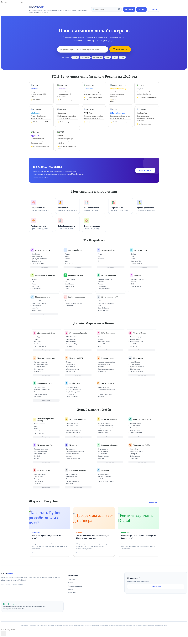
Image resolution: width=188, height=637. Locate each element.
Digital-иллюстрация (136, 451)
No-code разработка (137, 279)
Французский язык (136, 432)
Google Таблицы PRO (73, 392)
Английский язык (135, 423)
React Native (35, 286)
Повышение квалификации (75, 451)
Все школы (129, 9)
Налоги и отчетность (40, 394)
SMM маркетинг (39, 369)
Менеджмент (138, 358)
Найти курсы (122, 49)
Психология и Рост (45, 445)
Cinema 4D (101, 344)
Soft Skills (37, 456)
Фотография (134, 449)
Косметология (102, 454)
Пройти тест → (145, 170)
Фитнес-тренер (103, 451)
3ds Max (100, 339)
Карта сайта (72, 592)
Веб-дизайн (85, 57)
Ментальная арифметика (106, 425)
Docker (133, 259)
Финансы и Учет (44, 383)
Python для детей (39, 424)
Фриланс (105, 470)
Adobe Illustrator (71, 339)
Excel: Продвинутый (72, 387)
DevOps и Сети (140, 250)
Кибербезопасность (76, 297)
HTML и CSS (69, 263)
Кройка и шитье (135, 456)
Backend (67, 256)
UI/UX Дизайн (39, 337)
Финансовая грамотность (42, 389)
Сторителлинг (70, 364)
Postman (100, 284)
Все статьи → (154, 502)
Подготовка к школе (72, 428)
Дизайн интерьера (136, 337)
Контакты (71, 583)
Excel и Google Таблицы (74, 389)
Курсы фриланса (103, 474)
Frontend (67, 254)
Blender (100, 337)
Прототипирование (40, 346)
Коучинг (36, 458)
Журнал (70, 589)
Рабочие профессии (104, 476)
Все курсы (78, 375)
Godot (67, 288)
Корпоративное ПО (109, 297)
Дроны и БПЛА (37, 310)
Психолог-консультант (41, 449)
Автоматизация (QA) (105, 279)
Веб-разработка (75, 250)
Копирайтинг (38, 371)
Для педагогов (70, 449)
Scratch (36, 426)
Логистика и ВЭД (108, 383)
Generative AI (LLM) (38, 263)
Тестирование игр (104, 288)
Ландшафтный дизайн (137, 341)
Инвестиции (38, 396)
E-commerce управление (106, 369)
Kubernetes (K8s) (136, 261)
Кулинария (133, 454)
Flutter (34, 284)
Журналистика (70, 367)
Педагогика (74, 445)
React (66, 261)
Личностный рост (39, 454)
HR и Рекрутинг (135, 369)
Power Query (70, 394)
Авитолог (101, 367)
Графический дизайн (78, 333)
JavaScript (101, 259)
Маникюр (101, 458)
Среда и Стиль (139, 333)
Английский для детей (73, 430)
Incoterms (101, 396)
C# (99, 263)
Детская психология (40, 451)
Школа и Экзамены (77, 419)
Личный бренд (71, 371)
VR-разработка (69, 286)
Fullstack (67, 259)
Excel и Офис (75, 383)
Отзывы (141, 9)
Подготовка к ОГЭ (72, 425)
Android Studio (36, 288)
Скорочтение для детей (105, 428)
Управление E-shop (104, 364)
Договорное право (72, 476)
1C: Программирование (105, 301)
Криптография (69, 305)
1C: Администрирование (106, 303)
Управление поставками (106, 392)
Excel (122, 57)
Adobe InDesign (71, 341)
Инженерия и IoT (42, 297)
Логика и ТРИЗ (103, 432)
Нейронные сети (37, 261)
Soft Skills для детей (104, 423)
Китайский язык (135, 425)
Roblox (36, 428)
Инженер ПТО (38, 481)
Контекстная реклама (41, 364)
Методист (69, 456)
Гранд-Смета (38, 483)
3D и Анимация (108, 333)
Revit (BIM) (133, 346)
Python (75, 57)
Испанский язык (135, 428)
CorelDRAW (70, 346)
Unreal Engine (69, 284)
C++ (99, 261)
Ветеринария (70, 483)
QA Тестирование (108, 275)
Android (34, 279)
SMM (107, 57)
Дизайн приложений (41, 344)
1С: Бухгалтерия (39, 387)
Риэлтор (36, 479)
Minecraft (37, 431)
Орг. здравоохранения (73, 481)
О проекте (153, 9)
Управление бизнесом (137, 367)
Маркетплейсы (107, 358)
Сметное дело (38, 476)
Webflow (133, 281)
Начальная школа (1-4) (73, 432)
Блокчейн (35, 308)
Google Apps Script (72, 396)
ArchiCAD (133, 344)
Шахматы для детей (104, 430)
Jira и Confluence (103, 308)
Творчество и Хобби (141, 445)
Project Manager (135, 362)
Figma (36, 339)
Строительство (43, 470)
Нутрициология (103, 449)
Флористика (134, 458)
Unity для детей (39, 433)
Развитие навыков (109, 419)
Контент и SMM (76, 358)
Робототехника (36, 305)
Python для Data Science (39, 259)
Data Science (36, 254)
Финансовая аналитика (41, 392)
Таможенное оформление (106, 389)
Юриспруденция (71, 474)
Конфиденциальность (75, 586)
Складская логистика (105, 394)
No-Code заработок (104, 479)
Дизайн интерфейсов (46, 333)
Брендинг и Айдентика (73, 344)
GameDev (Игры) (75, 275)
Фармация (69, 479)
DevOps (133, 254)
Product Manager (135, 364)
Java (114, 57)
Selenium (101, 281)
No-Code (137, 275)
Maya (99, 346)
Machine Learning (37, 256)
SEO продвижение (40, 367)
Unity (66, 281)
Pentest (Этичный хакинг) (73, 303)
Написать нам (156, 586)
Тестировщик (97, 57)
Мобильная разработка (45, 275)
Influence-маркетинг (72, 369)
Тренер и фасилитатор (73, 458)
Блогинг (68, 362)
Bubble (133, 284)
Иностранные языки (142, 419)
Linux (132, 256)
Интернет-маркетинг (46, 358)
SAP (99, 305)
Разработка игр (70, 279)
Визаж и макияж (103, 456)
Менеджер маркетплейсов (106, 362)
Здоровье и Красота (109, 445)
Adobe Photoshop (71, 337)
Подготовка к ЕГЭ (72, 423)
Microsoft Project (103, 310)
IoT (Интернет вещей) (39, 303)
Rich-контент (102, 371)
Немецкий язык (135, 430)
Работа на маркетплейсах (106, 481)
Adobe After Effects (104, 341)
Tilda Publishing (136, 286)
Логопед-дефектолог (72, 454)
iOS (33, 281)
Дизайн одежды (135, 339)
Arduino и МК (36, 301)
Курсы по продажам (136, 371)
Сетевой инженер (136, 263)
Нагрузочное (102, 286)
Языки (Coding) (108, 250)
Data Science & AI (42, 250)
